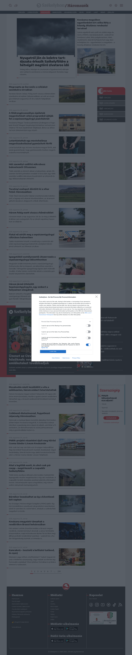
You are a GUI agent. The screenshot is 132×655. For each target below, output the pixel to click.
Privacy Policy (76, 358)
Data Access (66, 358)
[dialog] (66, 327)
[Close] (97, 297)
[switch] (88, 325)
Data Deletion (56, 358)
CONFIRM (53, 351)
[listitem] (66, 322)
